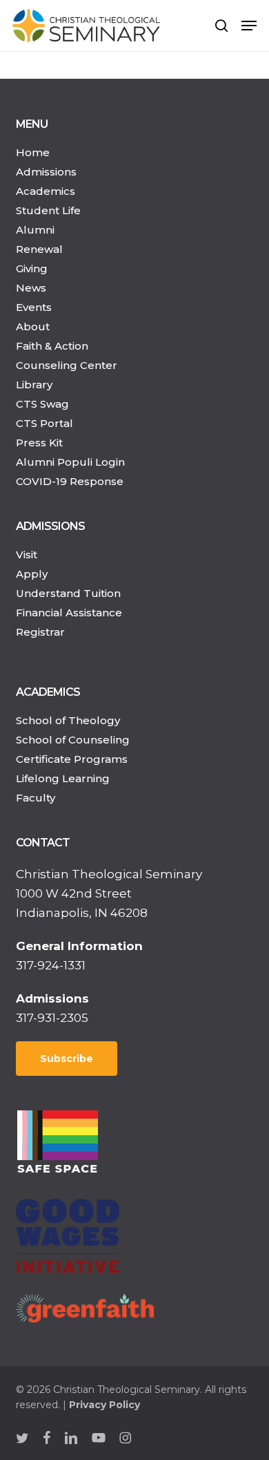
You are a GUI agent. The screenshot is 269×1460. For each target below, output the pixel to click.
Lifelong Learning (63, 778)
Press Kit (39, 442)
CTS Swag (42, 403)
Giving (32, 268)
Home (33, 152)
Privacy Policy (104, 1405)
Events (34, 307)
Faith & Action (52, 345)
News (31, 287)
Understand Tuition (68, 593)
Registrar (40, 631)
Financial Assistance (69, 612)
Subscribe (66, 1058)
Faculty (35, 797)
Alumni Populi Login (70, 461)
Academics (45, 191)
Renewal (39, 249)
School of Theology (68, 720)
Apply (32, 573)
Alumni (35, 229)
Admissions (46, 171)
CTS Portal (44, 423)
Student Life (48, 210)
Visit (26, 554)
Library (34, 384)
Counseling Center (66, 365)
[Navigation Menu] (249, 25)
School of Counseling (73, 739)
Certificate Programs (72, 759)
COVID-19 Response (69, 481)
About (33, 326)
